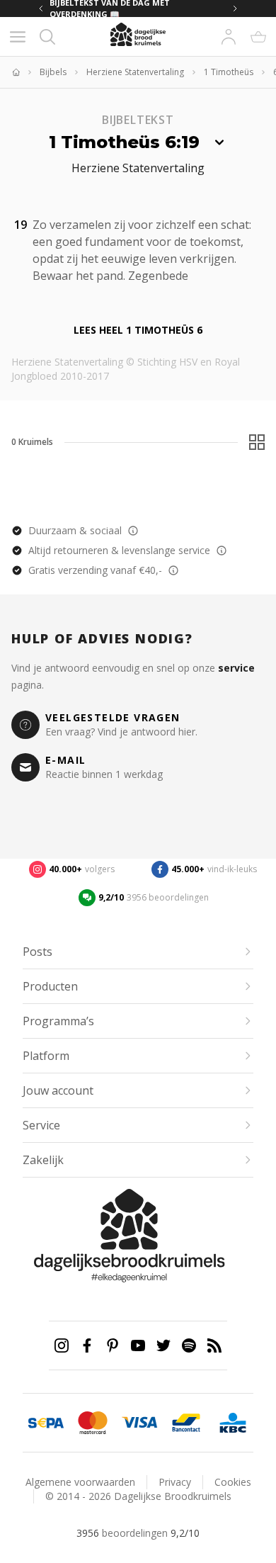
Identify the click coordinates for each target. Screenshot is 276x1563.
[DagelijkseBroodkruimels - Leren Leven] (15, 72)
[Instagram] (61, 1345)
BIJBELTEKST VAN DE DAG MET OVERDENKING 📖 (136, 8)
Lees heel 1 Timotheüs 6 (138, 330)
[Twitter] (163, 1345)
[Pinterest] (112, 1345)
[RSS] (214, 1345)
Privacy (175, 1482)
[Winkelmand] (258, 37)
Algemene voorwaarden (80, 1482)
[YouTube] (138, 1345)
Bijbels (53, 72)
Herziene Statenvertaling (135, 72)
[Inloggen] (229, 37)
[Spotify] (189, 1345)
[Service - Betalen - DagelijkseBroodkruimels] (46, 1422)
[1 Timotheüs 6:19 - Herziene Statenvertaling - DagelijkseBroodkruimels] (196, 274)
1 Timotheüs (228, 72)
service (236, 668)
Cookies (232, 1482)
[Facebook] (87, 1345)
